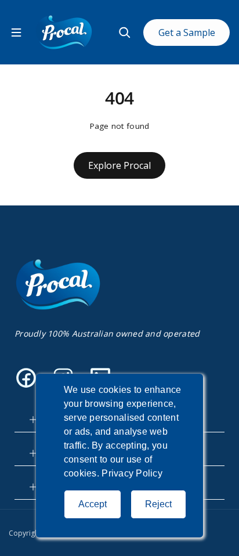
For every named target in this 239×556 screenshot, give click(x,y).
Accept (92, 504)
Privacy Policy (132, 473)
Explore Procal (119, 165)
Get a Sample (186, 32)
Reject (158, 504)
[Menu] (16, 32)
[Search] (125, 32)
